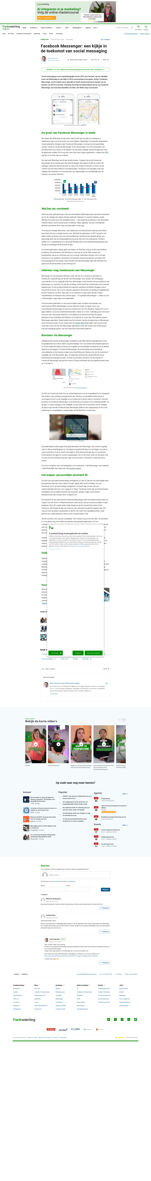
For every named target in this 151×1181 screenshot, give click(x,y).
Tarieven (119, 974)
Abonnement (81, 1005)
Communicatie (123, 988)
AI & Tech (11, 33)
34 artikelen (54, 694)
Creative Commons (32, 1037)
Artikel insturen (145, 34)
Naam (43, 885)
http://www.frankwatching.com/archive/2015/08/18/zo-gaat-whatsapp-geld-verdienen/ (71, 956)
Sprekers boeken (61, 1005)
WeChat (75, 659)
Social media (81, 1002)
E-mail (68, 885)
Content (121, 992)
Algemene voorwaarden (45, 1037)
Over (95, 28)
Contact (15, 992)
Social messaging (47, 659)
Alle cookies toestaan (93, 653)
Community (59, 33)
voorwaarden (71, 881)
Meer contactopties (131, 974)
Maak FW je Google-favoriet (78, 60)
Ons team (16, 1002)
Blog (24, 28)
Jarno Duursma (53, 58)
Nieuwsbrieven (17, 995)
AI (77, 988)
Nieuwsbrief (138, 29)
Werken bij (16, 1005)
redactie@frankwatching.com (88, 974)
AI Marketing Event (104, 988)
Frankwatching (18, 985)
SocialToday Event (103, 999)
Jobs (66, 28)
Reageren (104, 908)
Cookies (55, 1037)
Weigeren (78, 653)
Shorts (51, 33)
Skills (78, 999)
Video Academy (46, 28)
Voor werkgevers (124, 999)
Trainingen (59, 995)
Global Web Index (82, 323)
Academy (33, 28)
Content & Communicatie (23, 33)
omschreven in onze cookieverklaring (78, 546)
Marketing (37, 33)
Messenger (81, 440)
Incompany (59, 1002)
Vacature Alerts (124, 1005)
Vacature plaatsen (124, 1002)
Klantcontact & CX (39, 995)
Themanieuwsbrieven (131, 34)
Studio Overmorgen (54, 60)
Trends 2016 (64, 659)
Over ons (16, 999)
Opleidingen (59, 999)
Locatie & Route (60, 1009)
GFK (106, 152)
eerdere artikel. (75, 468)
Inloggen (146, 29)
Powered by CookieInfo (55, 549)
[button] (124, 719)
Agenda (88, 28)
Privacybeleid (62, 1037)
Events (58, 28)
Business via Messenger (81, 387)
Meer (125, 794)
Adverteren (16, 988)
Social (44, 33)
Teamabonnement (82, 1009)
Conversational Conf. (104, 995)
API (67, 279)
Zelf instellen (55, 653)
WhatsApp (85, 659)
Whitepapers (77, 28)
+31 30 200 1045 (107, 974)
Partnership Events (104, 1002)
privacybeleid (57, 881)
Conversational (46, 654)
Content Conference (104, 992)
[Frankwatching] (11, 27)
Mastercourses (60, 992)
